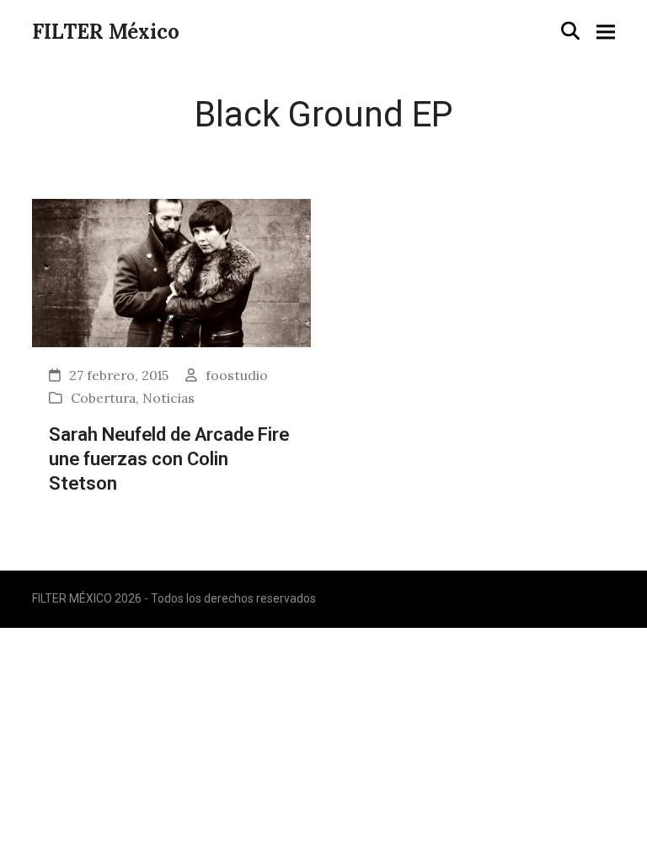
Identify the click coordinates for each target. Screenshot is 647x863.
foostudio (237, 375)
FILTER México (105, 32)
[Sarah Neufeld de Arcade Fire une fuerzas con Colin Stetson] (171, 271)
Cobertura (103, 397)
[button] (570, 30)
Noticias (168, 397)
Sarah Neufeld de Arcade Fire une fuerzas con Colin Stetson (169, 458)
